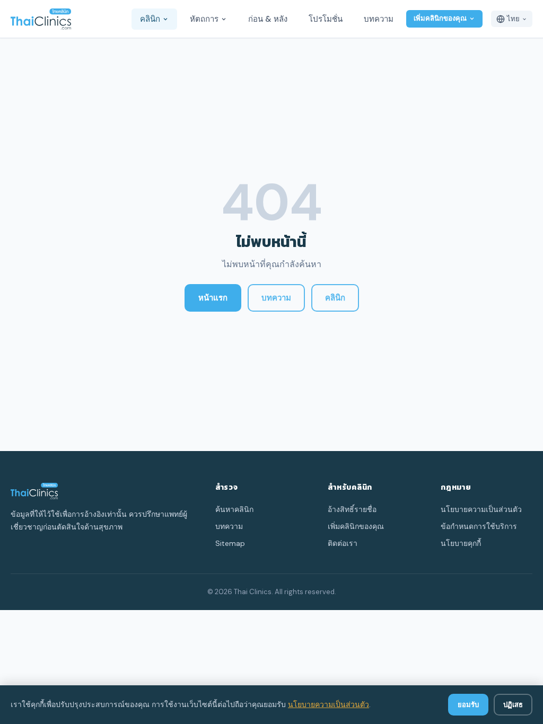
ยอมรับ (468, 704)
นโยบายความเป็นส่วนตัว (328, 704)
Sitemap (230, 543)
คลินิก (150, 19)
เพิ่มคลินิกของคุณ (440, 18)
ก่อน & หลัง (267, 19)
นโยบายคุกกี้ (461, 543)
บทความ (378, 19)
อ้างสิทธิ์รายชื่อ (352, 509)
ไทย (513, 19)
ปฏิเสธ (513, 704)
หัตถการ (204, 19)
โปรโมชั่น (326, 19)
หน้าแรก (212, 298)
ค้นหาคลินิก (234, 509)
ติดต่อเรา (342, 543)
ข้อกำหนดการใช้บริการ (479, 526)
